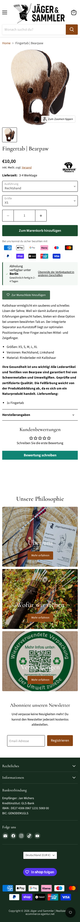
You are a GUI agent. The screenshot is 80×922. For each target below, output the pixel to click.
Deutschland (38, 855)
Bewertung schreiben (40, 455)
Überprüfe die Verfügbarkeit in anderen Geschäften (56, 274)
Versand (27, 168)
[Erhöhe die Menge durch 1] (41, 215)
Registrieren (60, 740)
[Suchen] (72, 29)
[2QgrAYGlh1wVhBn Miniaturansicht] (9, 135)
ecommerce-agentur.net (40, 914)
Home (6, 43)
